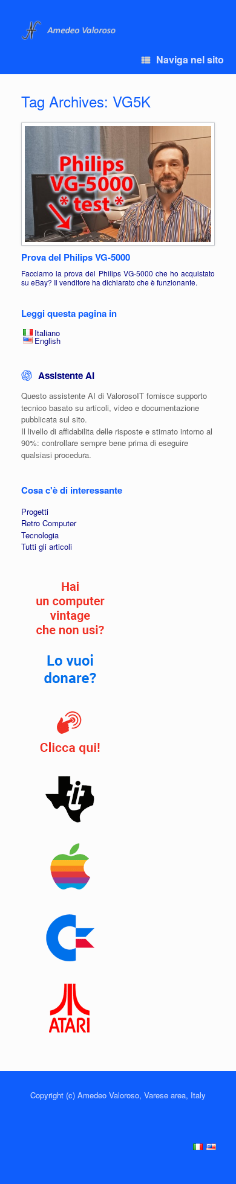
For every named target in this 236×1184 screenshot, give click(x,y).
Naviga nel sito (190, 59)
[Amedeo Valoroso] (70, 30)
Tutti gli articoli (46, 546)
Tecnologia (40, 535)
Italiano (47, 333)
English (47, 340)
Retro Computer (48, 523)
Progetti (34, 511)
